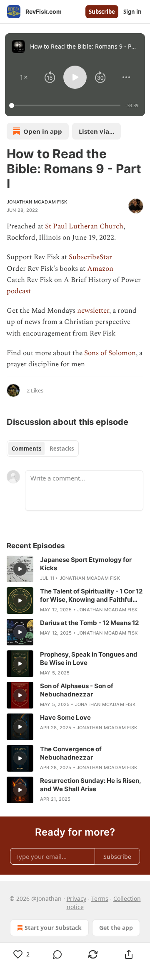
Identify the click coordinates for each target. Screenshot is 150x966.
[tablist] (43, 448)
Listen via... (96, 131)
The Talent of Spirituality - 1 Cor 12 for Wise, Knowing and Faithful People (91, 595)
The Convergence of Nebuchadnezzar (71, 753)
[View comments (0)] (57, 954)
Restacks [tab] (62, 448)
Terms (99, 898)
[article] (75, 569)
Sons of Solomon (110, 353)
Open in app (42, 131)
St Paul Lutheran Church (84, 226)
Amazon (100, 268)
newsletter (93, 310)
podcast (19, 291)
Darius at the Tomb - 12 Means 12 (89, 623)
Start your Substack (53, 928)
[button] (24, 77)
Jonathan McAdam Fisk (37, 202)
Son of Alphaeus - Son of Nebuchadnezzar (76, 690)
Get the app (116, 928)
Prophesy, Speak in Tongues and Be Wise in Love (89, 658)
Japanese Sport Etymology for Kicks (86, 564)
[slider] (66, 105)
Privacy (76, 898)
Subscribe (102, 11)
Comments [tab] (26, 448)
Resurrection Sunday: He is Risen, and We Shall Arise (90, 785)
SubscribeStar (90, 257)
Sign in (132, 11)
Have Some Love (65, 717)
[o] (20, 569)
